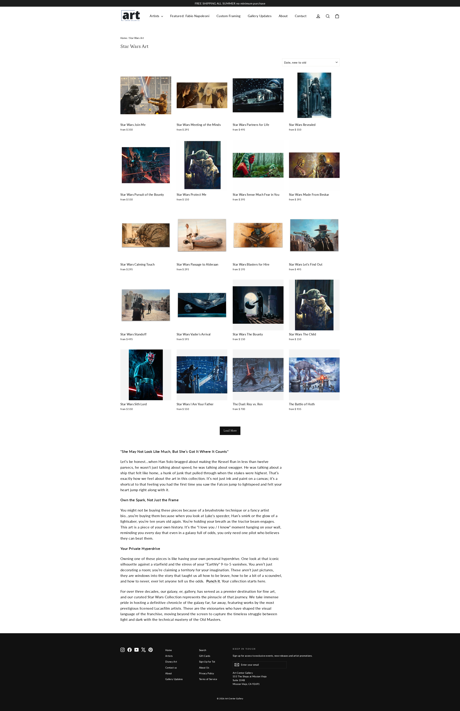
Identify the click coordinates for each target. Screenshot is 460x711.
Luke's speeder (217, 516)
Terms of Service (208, 679)
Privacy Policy (206, 673)
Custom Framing (229, 16)
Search (202, 650)
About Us (204, 667)
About (283, 16)
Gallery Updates (260, 16)
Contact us (171, 667)
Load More (230, 430)
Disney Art (171, 661)
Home (123, 38)
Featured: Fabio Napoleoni (189, 16)
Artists (155, 16)
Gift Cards (204, 655)
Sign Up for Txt (207, 661)
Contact (300, 16)
